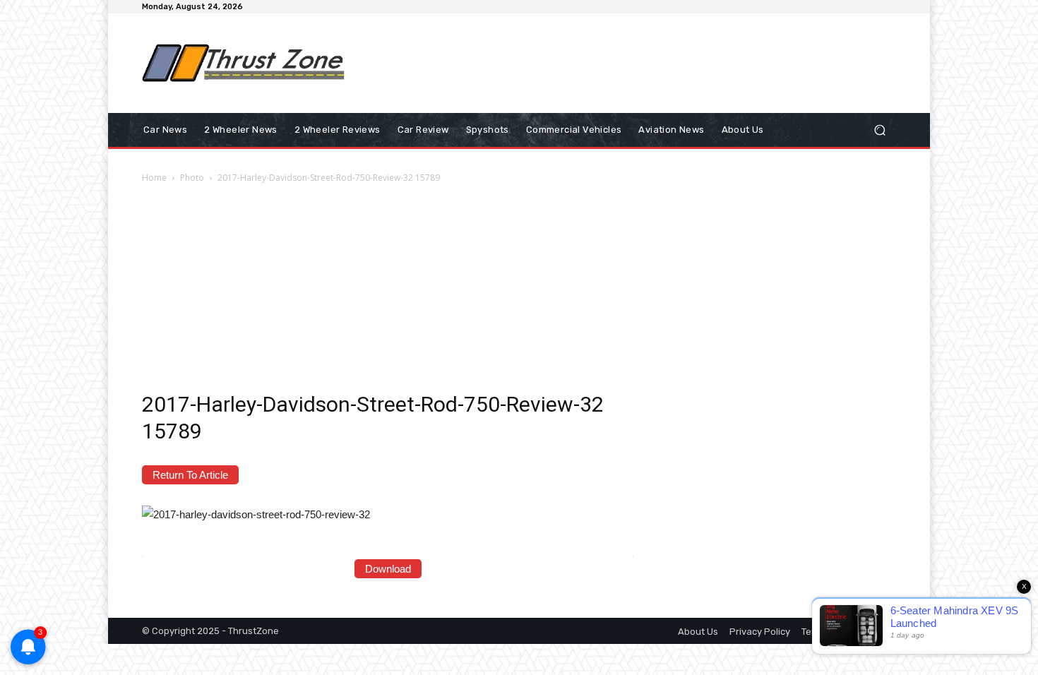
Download (388, 569)
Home (154, 178)
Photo (192, 178)
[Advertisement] (635, 63)
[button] (879, 130)
